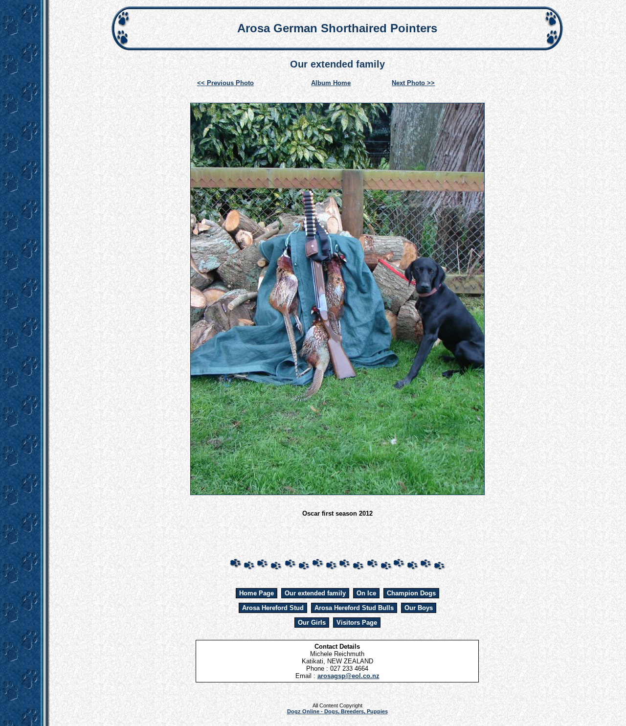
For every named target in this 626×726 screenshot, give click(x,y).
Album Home (331, 83)
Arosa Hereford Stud (273, 608)
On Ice (366, 593)
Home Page (256, 593)
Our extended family (315, 593)
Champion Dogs (411, 593)
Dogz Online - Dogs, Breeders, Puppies (337, 711)
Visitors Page (356, 622)
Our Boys (418, 608)
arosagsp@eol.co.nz (348, 676)
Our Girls (312, 622)
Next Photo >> (413, 83)
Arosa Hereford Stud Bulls (354, 608)
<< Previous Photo (225, 83)
